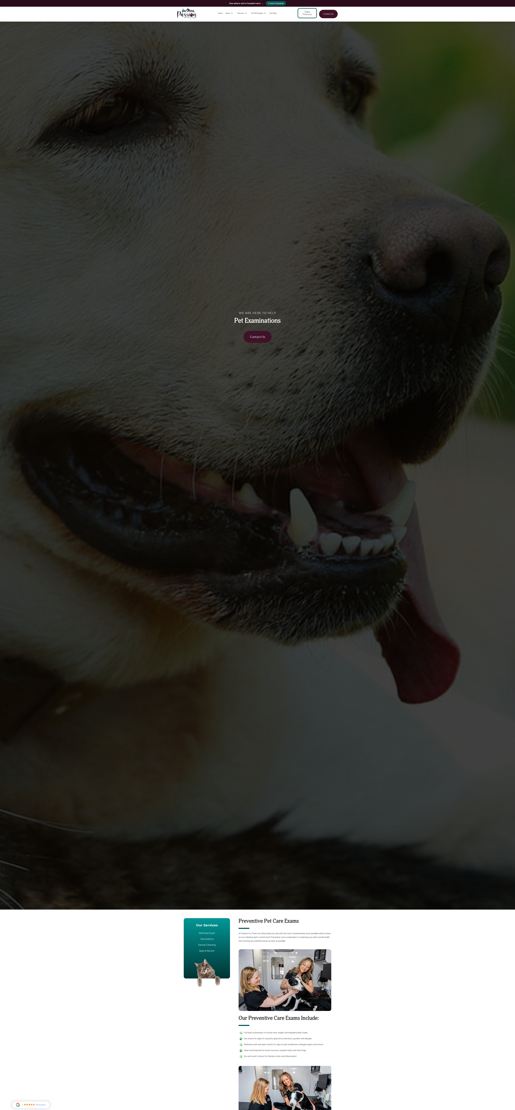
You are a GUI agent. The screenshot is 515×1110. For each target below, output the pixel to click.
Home (220, 13)
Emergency (257, 22)
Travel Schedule (276, 3)
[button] (230, 13)
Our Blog (273, 13)
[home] (187, 13)
